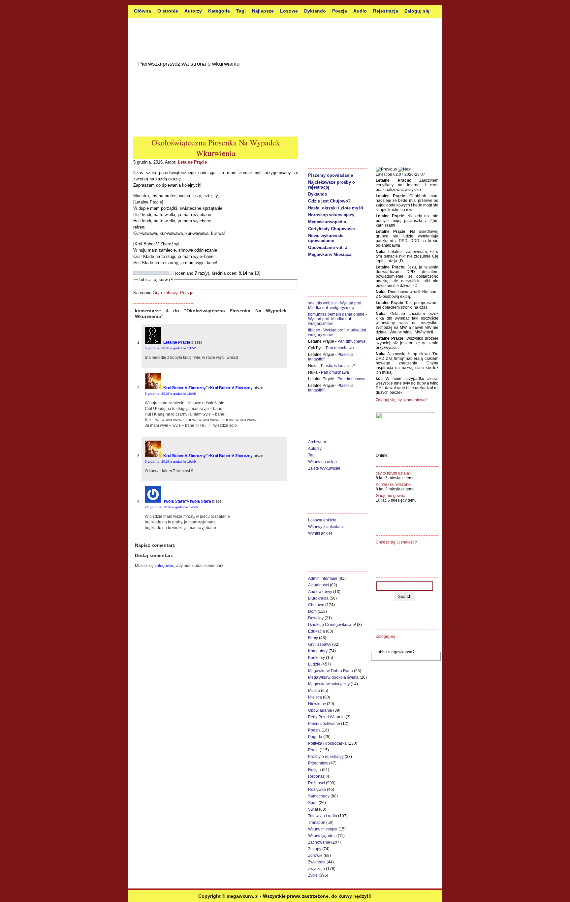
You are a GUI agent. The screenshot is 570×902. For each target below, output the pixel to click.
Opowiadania (320, 710)
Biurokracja (318, 598)
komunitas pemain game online (336, 314)
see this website (322, 303)
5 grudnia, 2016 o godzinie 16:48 (170, 393)
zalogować (164, 565)
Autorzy (193, 11)
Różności (316, 783)
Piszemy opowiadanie (330, 175)
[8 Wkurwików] (163, 273)
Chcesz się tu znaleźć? (396, 542)
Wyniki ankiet (320, 533)
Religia (314, 769)
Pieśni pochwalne (324, 723)
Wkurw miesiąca (322, 829)
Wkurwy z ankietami (326, 526)
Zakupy (314, 849)
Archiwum (317, 442)
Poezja (339, 11)
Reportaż (316, 776)
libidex (314, 330)
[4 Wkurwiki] (147, 273)
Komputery (318, 651)
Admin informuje (322, 578)
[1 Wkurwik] (136, 273)
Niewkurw (317, 703)
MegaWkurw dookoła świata (333, 677)
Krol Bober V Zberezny (184, 388)
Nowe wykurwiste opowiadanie (325, 238)
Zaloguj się (416, 11)
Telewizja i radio (322, 816)
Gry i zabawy (165, 292)
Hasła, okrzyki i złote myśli (335, 207)
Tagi (241, 11)
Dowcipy (316, 618)
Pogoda (315, 736)
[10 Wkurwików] (171, 273)
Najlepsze (263, 11)
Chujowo (316, 605)
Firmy (313, 638)
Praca (313, 750)
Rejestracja (385, 11)
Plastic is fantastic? (338, 365)
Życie (313, 875)
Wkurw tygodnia (322, 835)
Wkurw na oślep (322, 461)
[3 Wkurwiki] (143, 273)
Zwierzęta (317, 862)
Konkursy (316, 657)
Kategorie (219, 11)
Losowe (289, 11)
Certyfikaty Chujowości (331, 228)
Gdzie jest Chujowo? (329, 201)
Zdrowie (315, 855)
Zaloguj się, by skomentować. (402, 400)
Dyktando (315, 11)
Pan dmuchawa (351, 341)
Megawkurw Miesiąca (329, 254)
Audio (360, 11)
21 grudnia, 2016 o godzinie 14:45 (171, 507)
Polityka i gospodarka (327, 743)
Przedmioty (318, 763)
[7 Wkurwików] (159, 273)
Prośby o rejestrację (326, 756)
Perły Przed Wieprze (326, 717)
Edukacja (316, 631)
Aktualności (318, 585)
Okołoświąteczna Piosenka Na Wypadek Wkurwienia (215, 147)
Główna (142, 11)
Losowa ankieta (322, 520)
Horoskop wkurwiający (331, 214)
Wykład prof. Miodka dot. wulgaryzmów (335, 305)
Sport (313, 802)
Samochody (319, 796)
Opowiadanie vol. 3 (327, 247)
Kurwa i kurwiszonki (393, 484)
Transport (316, 822)
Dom (312, 611)
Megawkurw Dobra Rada (330, 671)
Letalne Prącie (192, 162)
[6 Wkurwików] (155, 273)
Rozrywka (317, 789)
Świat (313, 809)
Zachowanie (319, 842)
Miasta (314, 690)
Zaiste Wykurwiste (324, 468)
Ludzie (314, 664)
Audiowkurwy (320, 591)
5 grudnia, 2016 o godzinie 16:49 (170, 461)
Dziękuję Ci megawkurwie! (332, 624)
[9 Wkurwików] (167, 273)
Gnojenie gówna (390, 495)
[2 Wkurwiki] (140, 273)
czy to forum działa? (393, 473)
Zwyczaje (316, 868)
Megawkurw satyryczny (329, 684)
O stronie (167, 11)
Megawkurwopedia (327, 221)
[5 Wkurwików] (151, 273)
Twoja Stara (174, 501)
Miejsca (315, 697)
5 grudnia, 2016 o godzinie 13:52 (170, 348)
